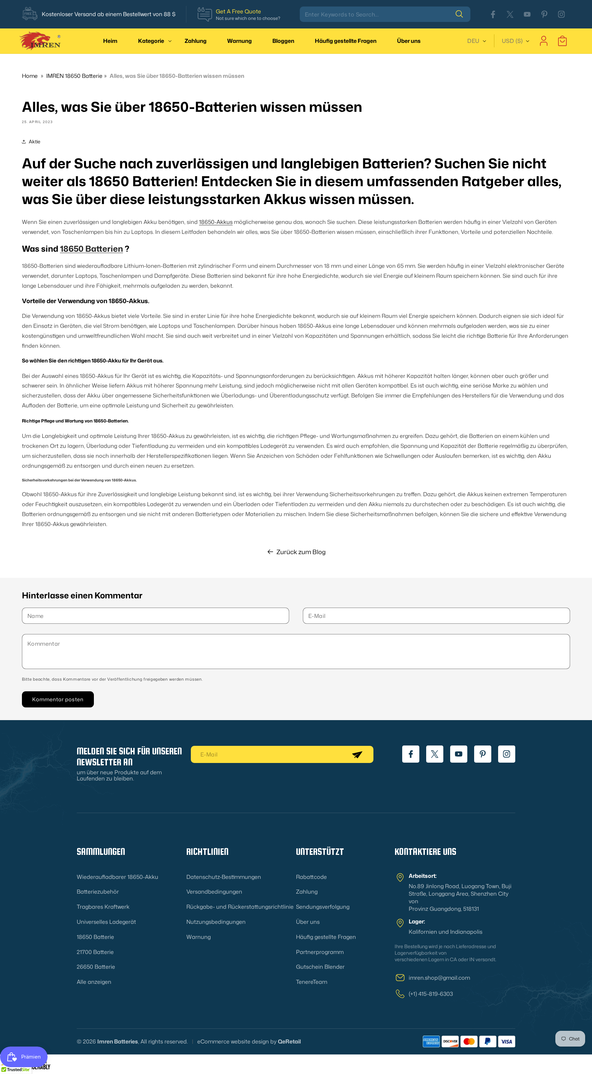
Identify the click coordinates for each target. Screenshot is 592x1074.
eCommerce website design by (236, 1041)
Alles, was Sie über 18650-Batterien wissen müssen (177, 76)
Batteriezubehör (98, 891)
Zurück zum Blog (301, 551)
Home (30, 76)
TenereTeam (311, 982)
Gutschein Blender (320, 966)
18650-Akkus (216, 222)
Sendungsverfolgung (322, 906)
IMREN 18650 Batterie (74, 76)
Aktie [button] (34, 142)
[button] (151, 41)
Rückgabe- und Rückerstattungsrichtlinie (240, 906)
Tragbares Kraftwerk (103, 906)
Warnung (198, 937)
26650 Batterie (96, 966)
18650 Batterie (95, 937)
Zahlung (307, 891)
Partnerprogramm (320, 952)
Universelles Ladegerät (106, 922)
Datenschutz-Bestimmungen (223, 877)
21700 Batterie (95, 952)
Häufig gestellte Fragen (326, 937)
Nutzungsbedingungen (216, 922)
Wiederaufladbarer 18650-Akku (117, 877)
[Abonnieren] (357, 754)
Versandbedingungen (214, 891)
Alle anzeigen (94, 982)
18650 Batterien (91, 249)
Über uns (308, 922)
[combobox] (385, 14)
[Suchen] (462, 14)
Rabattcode (311, 877)
